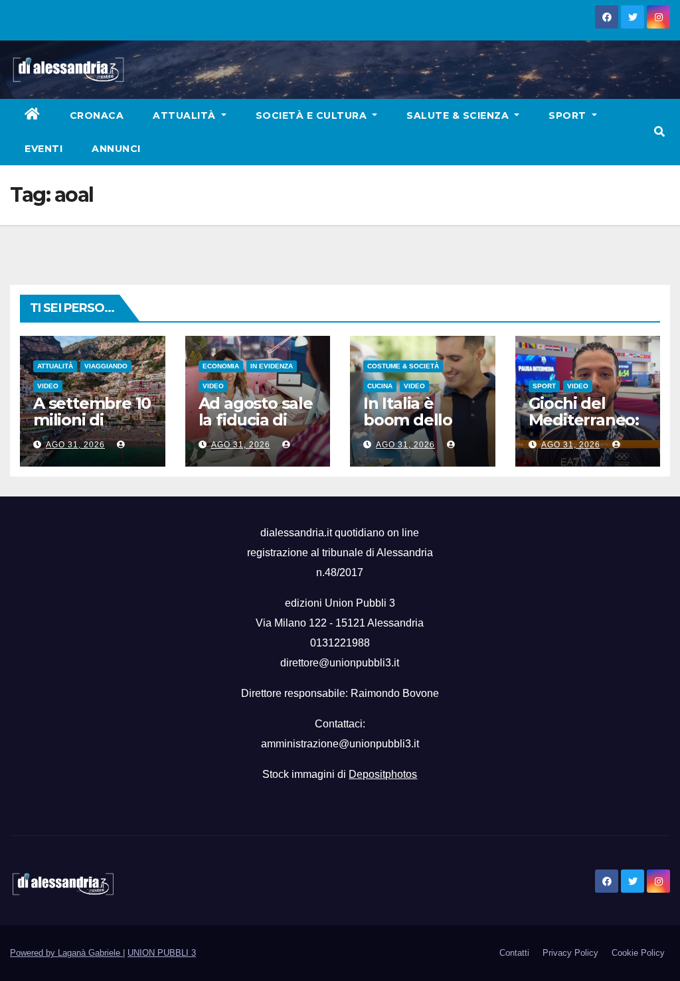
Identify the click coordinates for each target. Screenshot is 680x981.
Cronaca (97, 115)
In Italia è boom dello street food (407, 420)
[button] (659, 131)
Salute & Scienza (459, 115)
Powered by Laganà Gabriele (66, 953)
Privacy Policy (570, 953)
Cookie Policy (638, 953)
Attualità (185, 115)
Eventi (43, 149)
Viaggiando (106, 366)
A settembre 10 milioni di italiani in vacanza (92, 428)
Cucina (379, 386)
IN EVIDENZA (271, 366)
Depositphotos (383, 774)
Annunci (116, 149)
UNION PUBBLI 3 (162, 953)
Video (47, 386)
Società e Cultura (313, 115)
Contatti (514, 953)
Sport (569, 115)
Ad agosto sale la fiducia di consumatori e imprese (256, 428)
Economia (221, 366)
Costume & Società (403, 366)
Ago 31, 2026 (75, 444)
